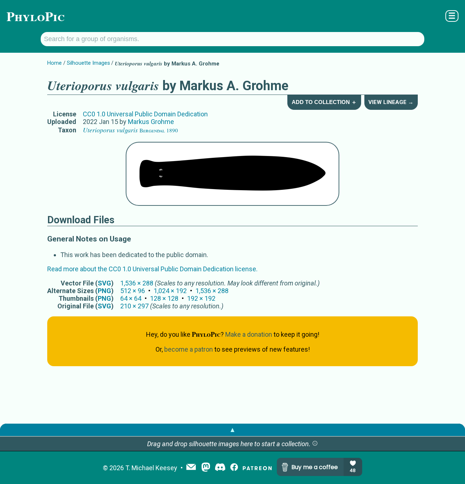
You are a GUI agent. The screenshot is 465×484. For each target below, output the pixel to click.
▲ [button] (232, 429)
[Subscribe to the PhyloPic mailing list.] (191, 467)
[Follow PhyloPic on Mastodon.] (205, 468)
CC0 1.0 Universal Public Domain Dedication (145, 114)
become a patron (188, 349)
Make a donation (248, 334)
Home (54, 63)
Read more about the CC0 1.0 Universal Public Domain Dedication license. (152, 269)
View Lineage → (390, 102)
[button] (315, 444)
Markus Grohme (151, 121)
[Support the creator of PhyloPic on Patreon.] (257, 468)
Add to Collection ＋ (324, 102)
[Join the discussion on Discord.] (220, 467)
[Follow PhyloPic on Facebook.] (234, 467)
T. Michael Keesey (151, 468)
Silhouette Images (88, 63)
